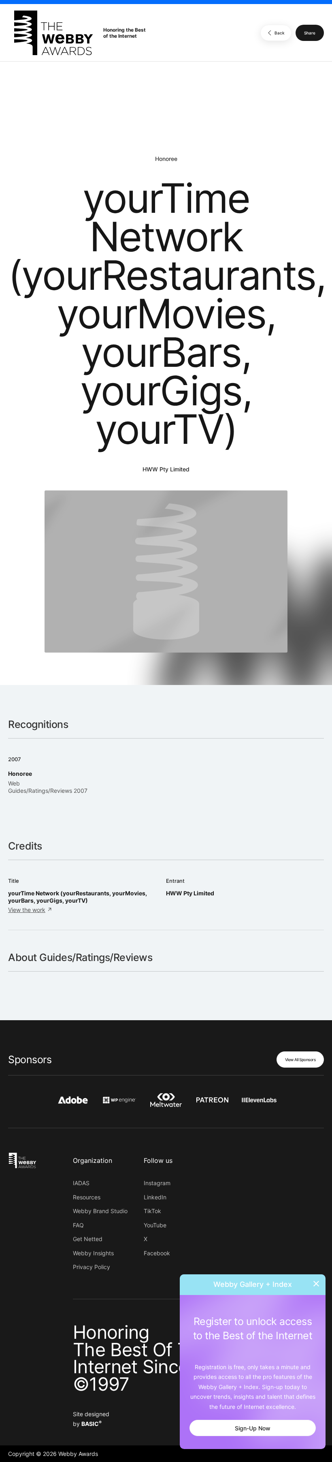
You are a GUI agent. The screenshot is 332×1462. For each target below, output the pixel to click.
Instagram (157, 1182)
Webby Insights (93, 1253)
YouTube (155, 1225)
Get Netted (87, 1238)
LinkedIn (155, 1197)
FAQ (78, 1225)
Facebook (157, 1253)
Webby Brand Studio (100, 1210)
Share (309, 32)
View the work (26, 909)
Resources (86, 1197)
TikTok (152, 1210)
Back (280, 32)
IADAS (81, 1182)
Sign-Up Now (252, 1428)
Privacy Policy (91, 1266)
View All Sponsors (300, 1059)
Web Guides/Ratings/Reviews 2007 (47, 787)
